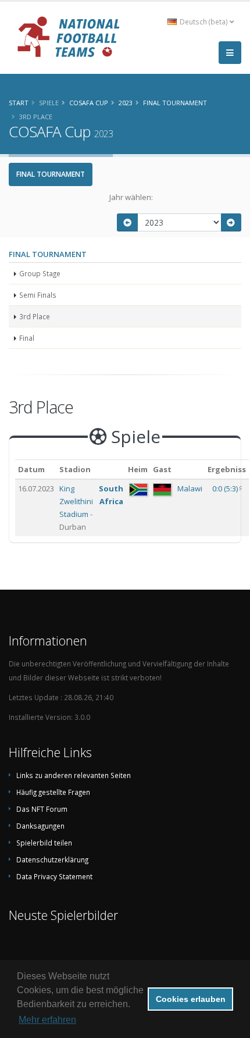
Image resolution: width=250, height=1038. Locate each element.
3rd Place (34, 316)
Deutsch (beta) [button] (204, 21)
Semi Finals (37, 294)
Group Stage (39, 273)
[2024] (231, 222)
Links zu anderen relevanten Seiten (73, 775)
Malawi (189, 488)
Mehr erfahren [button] (47, 1020)
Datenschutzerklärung (52, 859)
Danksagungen (40, 825)
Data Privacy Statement (54, 876)
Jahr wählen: (131, 197)
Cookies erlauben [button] (191, 999)
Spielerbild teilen (44, 842)
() (226, 488)
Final (26, 338)
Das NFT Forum (41, 809)
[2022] (127, 222)
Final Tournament (50, 174)
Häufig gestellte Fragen (53, 792)
